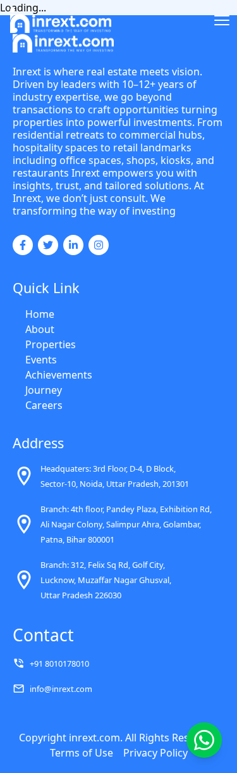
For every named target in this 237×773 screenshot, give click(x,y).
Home (39, 314)
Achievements (58, 375)
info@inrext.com (61, 688)
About (39, 329)
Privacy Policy (155, 753)
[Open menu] (222, 20)
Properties (50, 344)
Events (41, 360)
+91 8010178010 (59, 663)
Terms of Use (81, 753)
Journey (43, 390)
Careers (44, 405)
